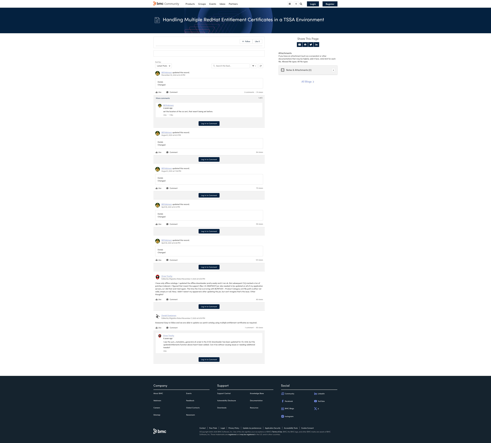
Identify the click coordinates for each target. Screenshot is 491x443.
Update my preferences (252, 428)
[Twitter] (311, 44)
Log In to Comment (209, 123)
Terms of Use (277, 431)
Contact (202, 428)
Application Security (272, 428)
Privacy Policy (233, 428)
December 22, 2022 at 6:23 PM (173, 75)
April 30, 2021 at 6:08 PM (170, 243)
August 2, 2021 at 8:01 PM (171, 135)
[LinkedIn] (316, 44)
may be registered (247, 434)
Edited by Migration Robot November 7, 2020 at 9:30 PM (183, 279)
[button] (333, 70)
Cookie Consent (307, 428)
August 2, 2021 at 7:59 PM (171, 171)
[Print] (305, 44)
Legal (223, 428)
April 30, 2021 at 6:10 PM (170, 207)
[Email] (299, 44)
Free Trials (213, 428)
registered (232, 434)
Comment (173, 92)
